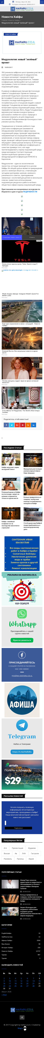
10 (10, 981)
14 (33, 981)
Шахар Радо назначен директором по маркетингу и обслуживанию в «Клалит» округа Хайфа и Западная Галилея (31, 884)
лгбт (24, 853)
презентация (17, 848)
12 (21, 981)
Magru (21, 1028)
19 (21, 983)
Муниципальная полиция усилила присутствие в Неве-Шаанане (33, 471)
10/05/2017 (8, 67)
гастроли (35, 853)
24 (10, 986)
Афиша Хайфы (21, 940)
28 (33, 986)
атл (5, 848)
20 (27, 983)
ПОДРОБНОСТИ (30, 192)
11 (15, 981)
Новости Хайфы (14, 20)
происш (20, 859)
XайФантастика (21, 937)
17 (10, 983)
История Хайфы (21, 947)
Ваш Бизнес (21, 944)
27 (27, 986)
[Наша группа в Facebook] (22, 1017)
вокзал (7, 853)
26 (21, 986)
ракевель (8, 859)
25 (15, 986)
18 (15, 983)
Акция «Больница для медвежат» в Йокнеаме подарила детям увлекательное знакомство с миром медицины (31, 912)
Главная (4, 20)
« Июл (4, 995)
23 (4, 986)
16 (4, 983)
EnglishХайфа (21, 933)
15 (39, 981)
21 (33, 983)
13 (27, 981)
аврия (31, 859)
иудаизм (32, 848)
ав (16, 853)
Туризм (21, 955)
